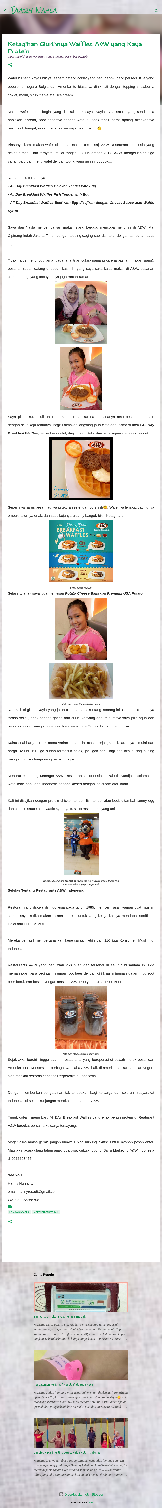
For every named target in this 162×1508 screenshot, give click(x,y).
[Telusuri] (62, 11)
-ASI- (91, 1502)
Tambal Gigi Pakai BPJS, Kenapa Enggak (60, 1316)
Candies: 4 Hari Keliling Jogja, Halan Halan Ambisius (67, 1452)
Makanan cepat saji (46, 1212)
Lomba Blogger (19, 1212)
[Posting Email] (10, 1208)
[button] (10, 65)
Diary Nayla (34, 10)
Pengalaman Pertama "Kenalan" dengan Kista (63, 1384)
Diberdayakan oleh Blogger (83, 1494)
